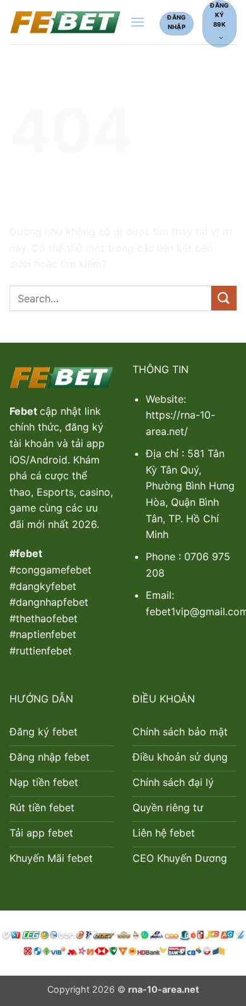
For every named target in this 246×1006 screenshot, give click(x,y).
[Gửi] (224, 298)
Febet (24, 411)
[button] (137, 21)
